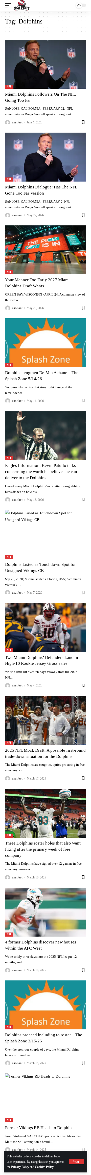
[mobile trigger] (9, 5)
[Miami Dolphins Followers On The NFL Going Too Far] (45, 64)
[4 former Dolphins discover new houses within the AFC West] (45, 912)
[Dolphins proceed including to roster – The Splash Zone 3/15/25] (45, 1004)
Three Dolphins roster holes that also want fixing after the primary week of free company (43, 849)
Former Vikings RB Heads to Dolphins (39, 1127)
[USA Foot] (22, 5)
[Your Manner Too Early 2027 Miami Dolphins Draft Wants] (45, 249)
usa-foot (17, 122)
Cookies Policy (44, 1167)
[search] (68, 5)
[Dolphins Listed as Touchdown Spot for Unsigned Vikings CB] (45, 534)
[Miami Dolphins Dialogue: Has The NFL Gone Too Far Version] (45, 157)
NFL (9, 86)
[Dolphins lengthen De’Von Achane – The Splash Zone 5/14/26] (45, 342)
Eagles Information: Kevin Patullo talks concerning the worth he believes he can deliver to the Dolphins (41, 471)
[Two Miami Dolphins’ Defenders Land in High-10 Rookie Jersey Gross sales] (45, 627)
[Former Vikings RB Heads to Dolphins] (45, 1097)
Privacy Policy (20, 1167)
